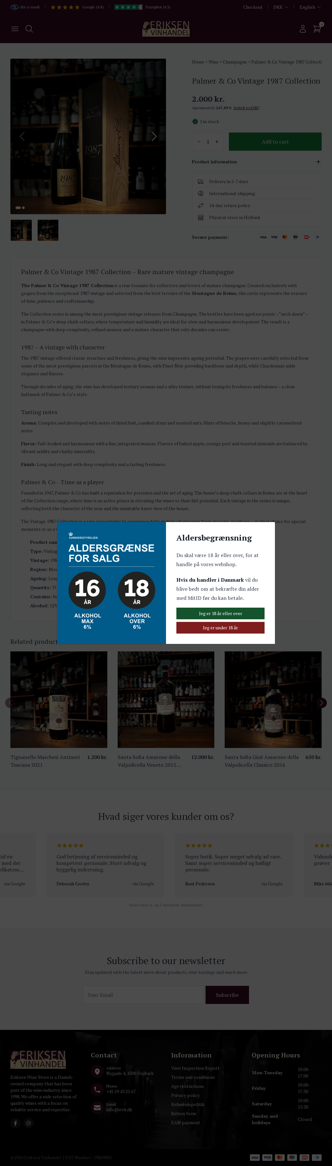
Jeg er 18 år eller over (220, 613)
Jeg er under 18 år (220, 627)
